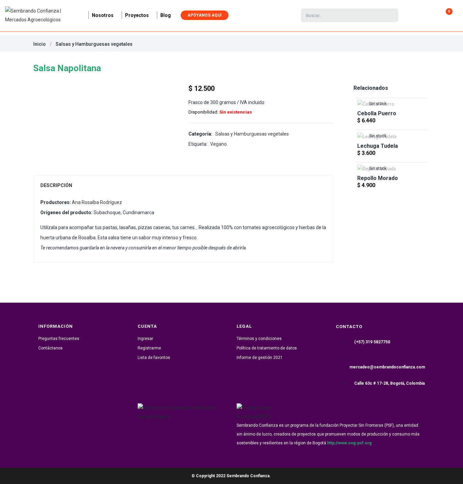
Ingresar (145, 338)
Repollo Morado (377, 178)
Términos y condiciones (259, 338)
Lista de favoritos (154, 357)
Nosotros (103, 15)
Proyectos (137, 15)
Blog (165, 15)
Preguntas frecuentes (58, 338)
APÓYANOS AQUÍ (204, 15)
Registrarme (149, 348)
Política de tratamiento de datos (267, 348)
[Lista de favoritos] (426, 15)
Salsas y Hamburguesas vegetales (94, 44)
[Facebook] (146, 432)
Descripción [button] (56, 185)
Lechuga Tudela (377, 146)
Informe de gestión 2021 (260, 357)
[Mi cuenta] (417, 15)
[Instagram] (168, 432)
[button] (446, 15)
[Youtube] (213, 432)
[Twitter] (190, 432)
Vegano (218, 144)
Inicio (39, 44)
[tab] (183, 185)
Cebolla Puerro (376, 113)
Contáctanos (50, 348)
